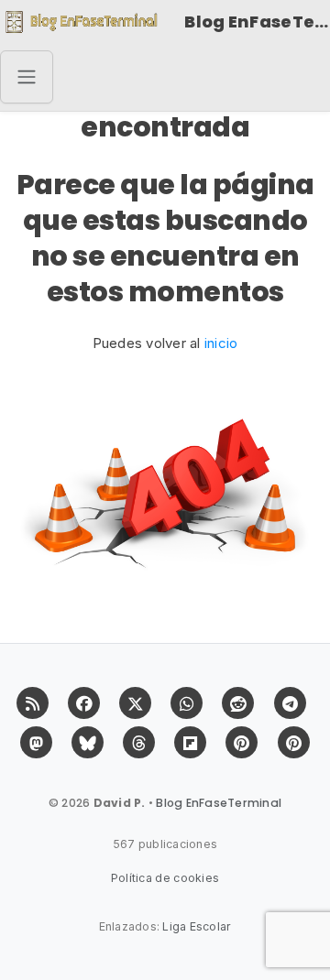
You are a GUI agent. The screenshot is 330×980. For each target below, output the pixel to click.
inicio (221, 343)
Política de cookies (165, 878)
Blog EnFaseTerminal (257, 21)
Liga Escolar (196, 926)
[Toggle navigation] (26, 76)
